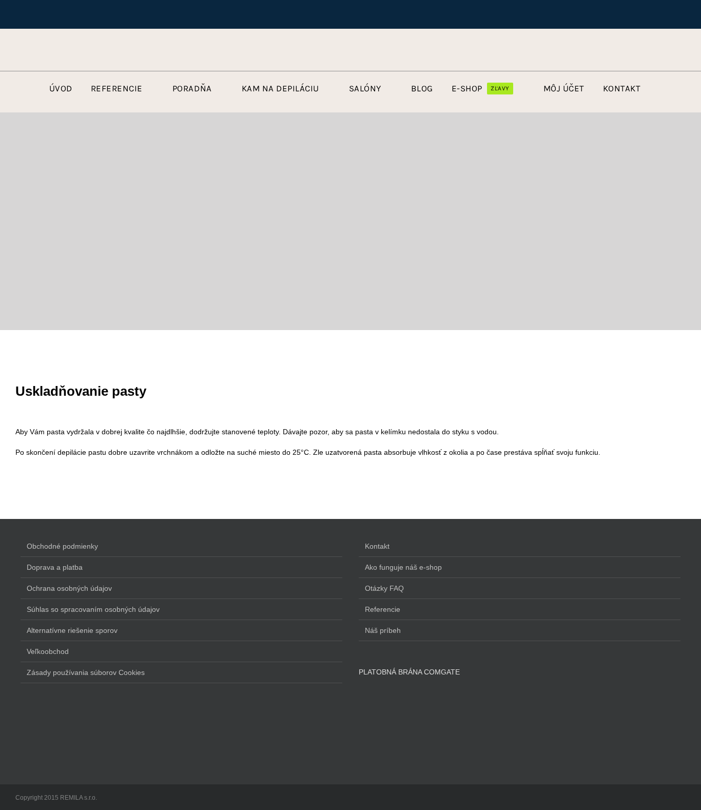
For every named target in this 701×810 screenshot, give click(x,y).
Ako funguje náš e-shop (403, 567)
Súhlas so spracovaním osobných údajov (93, 609)
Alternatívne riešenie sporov (72, 630)
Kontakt (377, 546)
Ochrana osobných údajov (69, 588)
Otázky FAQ (384, 588)
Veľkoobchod (48, 651)
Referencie (382, 609)
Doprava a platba (55, 567)
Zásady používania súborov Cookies (86, 672)
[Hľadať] (615, 51)
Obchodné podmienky (62, 546)
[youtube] (46, 51)
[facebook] (29, 51)
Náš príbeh (383, 630)
